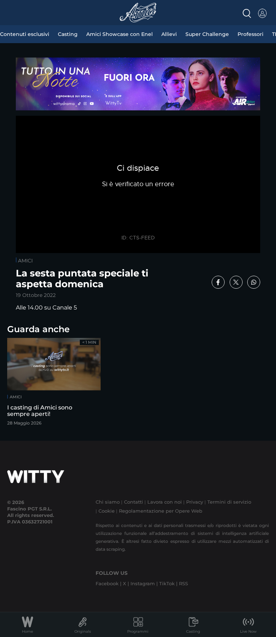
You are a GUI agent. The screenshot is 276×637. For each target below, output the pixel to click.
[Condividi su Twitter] (236, 282)
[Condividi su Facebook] (218, 282)
